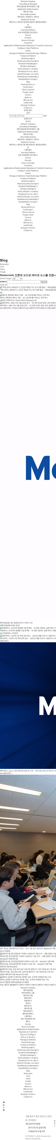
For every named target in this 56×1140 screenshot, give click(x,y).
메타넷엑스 (21, 17)
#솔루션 (3, 300)
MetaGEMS (28, 79)
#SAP (13, 625)
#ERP (18, 625)
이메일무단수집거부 (36, 1131)
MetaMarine (28, 76)
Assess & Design (28, 40)
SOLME (28, 66)
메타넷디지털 (28, 11)
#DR (26, 974)
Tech (28, 87)
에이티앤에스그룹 (33, 6)
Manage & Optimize (17, 53)
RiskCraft (28, 69)
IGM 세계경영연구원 (25, 32)
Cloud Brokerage (28, 1042)
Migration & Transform (36, 45)
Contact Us (28, 107)
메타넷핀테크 (30, 22)
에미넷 (36, 17)
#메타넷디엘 (13, 959)
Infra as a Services (28, 1037)
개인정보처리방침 (32, 1123)
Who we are (28, 100)
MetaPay (28, 58)
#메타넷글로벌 (5, 625)
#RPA (23, 300)
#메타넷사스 (10, 300)
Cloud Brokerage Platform (36, 53)
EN (29, 121)
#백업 (2, 974)
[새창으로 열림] (4, 1110)
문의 (54, 1122)
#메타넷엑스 (7, 308)
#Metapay (30, 300)
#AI (1, 292)
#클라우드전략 (34, 308)
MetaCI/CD (28, 1063)
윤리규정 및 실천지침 (37, 1127)
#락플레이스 (7, 633)
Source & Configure (28, 1034)
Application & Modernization (15, 45)
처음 (1, 985)
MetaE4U (28, 63)
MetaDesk (28, 71)
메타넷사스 (13, 22)
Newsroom (28, 84)
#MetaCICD (20, 974)
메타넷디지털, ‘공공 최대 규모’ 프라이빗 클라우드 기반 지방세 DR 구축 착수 (27, 972)
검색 (28, 113)
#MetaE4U (4, 959)
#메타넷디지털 (10, 974)
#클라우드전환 (45, 308)
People (28, 92)
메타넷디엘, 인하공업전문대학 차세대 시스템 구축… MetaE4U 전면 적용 (26, 964)
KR (27, 121)
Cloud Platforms (32, 48)
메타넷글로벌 (21, 6)
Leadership (28, 102)
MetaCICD (28, 74)
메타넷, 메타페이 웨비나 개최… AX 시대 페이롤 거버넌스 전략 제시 (24, 297)
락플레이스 (30, 17)
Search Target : (6, 278)
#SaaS (18, 300)
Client (28, 89)
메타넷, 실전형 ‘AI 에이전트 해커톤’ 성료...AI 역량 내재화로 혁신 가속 (24, 979)
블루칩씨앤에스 (41, 22)
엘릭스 (35, 32)
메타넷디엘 (21, 22)
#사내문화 (25, 982)
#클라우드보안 (23, 308)
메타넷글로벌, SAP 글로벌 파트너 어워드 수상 (16, 622)
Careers (28, 94)
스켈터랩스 (28, 27)
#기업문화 (6, 951)
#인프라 (15, 308)
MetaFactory (28, 61)
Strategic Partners (28, 105)
